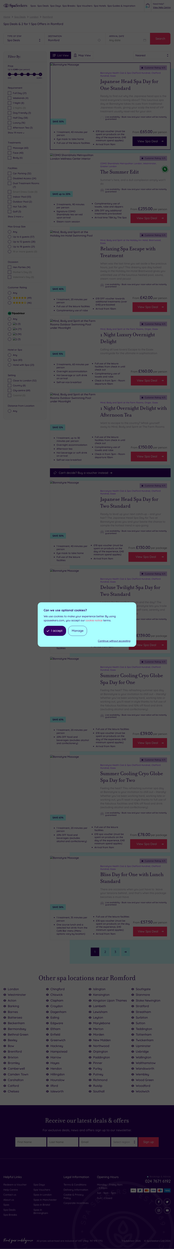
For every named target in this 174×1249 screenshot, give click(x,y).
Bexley (12, 1040)
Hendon (56, 1068)
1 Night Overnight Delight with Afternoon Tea (133, 411)
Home (6, 16)
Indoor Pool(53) (22, 196)
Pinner (97, 1063)
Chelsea (13, 1091)
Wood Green (145, 1080)
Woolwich (142, 1091)
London (34, 16)
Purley (97, 1068)
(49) (29, 297)
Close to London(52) (25, 380)
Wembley (142, 1074)
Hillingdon (57, 1074)
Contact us (9, 1194)
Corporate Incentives (76, 1203)
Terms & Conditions (75, 1184)
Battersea (15, 1017)
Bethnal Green (18, 1034)
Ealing (54, 1017)
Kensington (101, 995)
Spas (6, 1204)
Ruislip (97, 1086)
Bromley (14, 1063)
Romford (47, 16)
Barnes (13, 1012)
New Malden (102, 1040)
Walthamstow (146, 1063)
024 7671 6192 (158, 1181)
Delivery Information (76, 1189)
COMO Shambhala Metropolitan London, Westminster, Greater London (128, 165)
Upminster (143, 1046)
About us (8, 1199)
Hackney (56, 1046)
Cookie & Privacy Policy (74, 1196)
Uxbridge (142, 1051)
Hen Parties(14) (21, 267)
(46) (29, 302)
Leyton (98, 1017)
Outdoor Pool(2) (22, 201)
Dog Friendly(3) (22, 112)
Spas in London (42, 1194)
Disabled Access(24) (24, 178)
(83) (17, 359)
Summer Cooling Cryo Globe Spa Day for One (131, 679)
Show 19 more (15, 132)
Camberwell (16, 1068)
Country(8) (19, 385)
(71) (19, 329)
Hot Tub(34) (20, 206)
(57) (23, 236)
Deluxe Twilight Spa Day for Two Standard (130, 591)
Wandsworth (145, 1068)
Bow (11, 1046)
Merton (98, 1029)
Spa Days (39, 1184)
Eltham (55, 1029)
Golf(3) (17, 211)
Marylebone (101, 1023)
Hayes (54, 1063)
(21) (24, 246)
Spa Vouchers (41, 1189)
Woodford (143, 1086)
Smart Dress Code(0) (25, 191)
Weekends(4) (20, 98)
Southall (99, 1091)
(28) (24, 241)
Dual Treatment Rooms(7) (26, 185)
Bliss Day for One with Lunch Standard (131, 878)
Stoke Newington (148, 1000)
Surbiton (142, 1017)
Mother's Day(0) (22, 272)
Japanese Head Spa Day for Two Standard (129, 502)
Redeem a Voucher (15, 1184)
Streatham (143, 1012)
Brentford (15, 1051)
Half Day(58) (20, 117)
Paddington (101, 1057)
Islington (99, 989)
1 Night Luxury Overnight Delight (127, 338)
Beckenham (16, 1023)
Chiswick (56, 995)
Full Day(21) (20, 93)
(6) (18, 157)
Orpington (100, 1051)
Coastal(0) (19, 395)
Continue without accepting (114, 640)
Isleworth (57, 1091)
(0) (25, 251)
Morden (98, 1034)
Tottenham (143, 1034)
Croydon (56, 1006)
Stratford (142, 1006)
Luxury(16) (19, 122)
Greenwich (57, 1040)
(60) (20, 147)
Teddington (144, 1029)
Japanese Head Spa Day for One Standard (129, 85)
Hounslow (57, 1080)
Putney (98, 1074)
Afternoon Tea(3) (23, 127)
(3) (19, 323)
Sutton (140, 1023)
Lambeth (99, 1006)
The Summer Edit (119, 172)
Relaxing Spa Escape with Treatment (127, 252)
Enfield (55, 1034)
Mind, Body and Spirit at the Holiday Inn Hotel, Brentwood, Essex (130, 241)
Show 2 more (14, 216)
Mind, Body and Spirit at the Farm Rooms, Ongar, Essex (129, 329)
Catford (13, 1086)
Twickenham (144, 1040)
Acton (12, 1000)
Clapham (56, 1000)
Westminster (17, 995)
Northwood (101, 1046)
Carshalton (16, 1080)
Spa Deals (20, 16)
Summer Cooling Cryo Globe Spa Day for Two (131, 777)
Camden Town (18, 1074)
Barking (13, 1006)
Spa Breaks (10, 1214)
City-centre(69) (21, 390)
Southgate (143, 989)
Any (15, 231)
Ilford (54, 1086)
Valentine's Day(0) (23, 277)
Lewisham (100, 1012)
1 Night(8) (18, 102)
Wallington (143, 1057)
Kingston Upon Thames (110, 1000)
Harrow (55, 1057)
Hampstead (58, 1051)
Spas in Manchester (45, 1199)
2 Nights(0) (19, 107)
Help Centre (10, 1189)
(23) (23, 364)
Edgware (56, 1023)
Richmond (100, 1080)
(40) (18, 152)
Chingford (57, 989)
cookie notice (93, 620)
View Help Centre (162, 7)
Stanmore (143, 995)
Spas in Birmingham (40, 1211)
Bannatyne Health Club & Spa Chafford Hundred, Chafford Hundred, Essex (130, 74)
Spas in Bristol (41, 1204)
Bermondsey (17, 1029)
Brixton (13, 1057)
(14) (19, 334)
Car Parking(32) (22, 173)
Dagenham (58, 1012)
